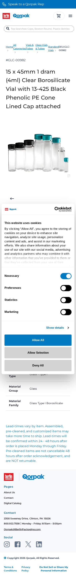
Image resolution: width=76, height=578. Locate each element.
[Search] (8, 28)
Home (9, 46)
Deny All (38, 365)
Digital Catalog (12, 503)
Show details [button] (55, 328)
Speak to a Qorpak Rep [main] (26, 4)
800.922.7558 (12, 523)
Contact (8, 497)
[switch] (66, 288)
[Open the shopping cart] (59, 16)
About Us (9, 492)
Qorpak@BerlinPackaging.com (22, 529)
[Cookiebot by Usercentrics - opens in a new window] (55, 209)
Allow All (38, 340)
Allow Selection (38, 352)
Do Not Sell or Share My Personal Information (53, 569)
